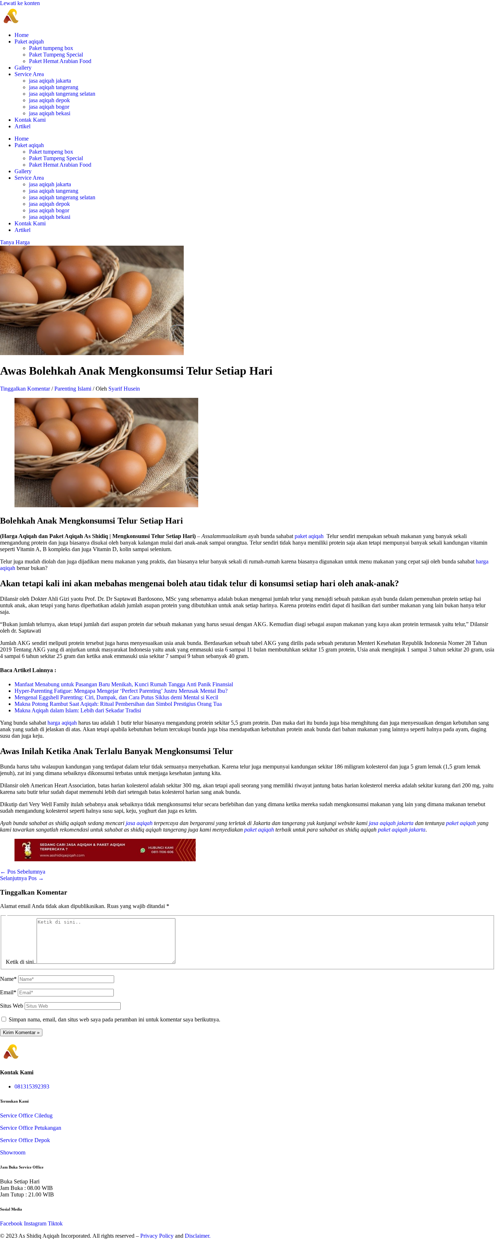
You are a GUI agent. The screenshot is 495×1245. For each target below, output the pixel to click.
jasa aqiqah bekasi (49, 113)
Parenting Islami (72, 389)
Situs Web (11, 1006)
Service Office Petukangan (30, 1128)
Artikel (22, 126)
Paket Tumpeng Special (56, 54)
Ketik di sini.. (21, 962)
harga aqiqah (62, 723)
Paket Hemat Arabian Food (60, 61)
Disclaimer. (198, 1236)
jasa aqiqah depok (49, 100)
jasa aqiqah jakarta (50, 81)
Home (21, 35)
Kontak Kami (30, 120)
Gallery (23, 67)
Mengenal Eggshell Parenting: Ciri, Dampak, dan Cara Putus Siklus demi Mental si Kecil (116, 697)
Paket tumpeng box (51, 48)
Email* (8, 992)
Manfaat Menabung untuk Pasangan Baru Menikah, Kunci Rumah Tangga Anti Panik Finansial (123, 684)
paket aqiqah (309, 536)
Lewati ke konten (20, 3)
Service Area (29, 74)
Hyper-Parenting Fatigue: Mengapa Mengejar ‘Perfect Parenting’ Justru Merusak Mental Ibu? (121, 691)
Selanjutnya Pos (22, 878)
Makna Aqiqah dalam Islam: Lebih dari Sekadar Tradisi (77, 710)
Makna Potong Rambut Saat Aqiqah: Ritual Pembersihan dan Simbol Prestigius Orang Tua (118, 704)
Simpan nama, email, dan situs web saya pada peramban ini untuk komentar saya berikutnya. (114, 1019)
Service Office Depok (25, 1140)
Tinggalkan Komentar (25, 389)
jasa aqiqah (140, 823)
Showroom (12, 1152)
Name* (8, 979)
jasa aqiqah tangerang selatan (62, 94)
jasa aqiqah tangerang (53, 87)
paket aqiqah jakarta (401, 829)
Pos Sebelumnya (22, 872)
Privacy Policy (157, 1236)
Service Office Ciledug (26, 1115)
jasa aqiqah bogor (49, 107)
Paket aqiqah (29, 41)
